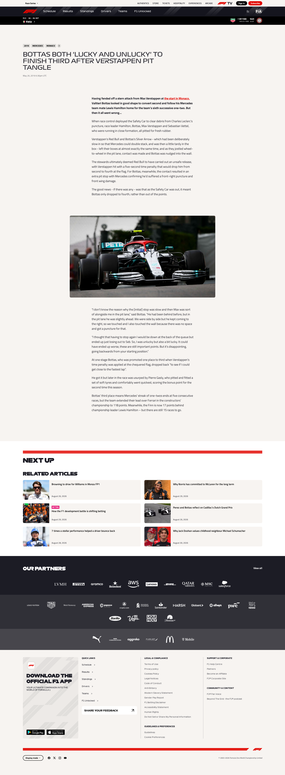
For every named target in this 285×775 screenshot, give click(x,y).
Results (68, 11)
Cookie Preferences (154, 737)
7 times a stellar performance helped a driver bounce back (83, 531)
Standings (87, 11)
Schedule (49, 11)
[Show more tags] (59, 46)
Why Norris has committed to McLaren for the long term (203, 484)
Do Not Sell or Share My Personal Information (167, 717)
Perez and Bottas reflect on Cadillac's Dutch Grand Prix (202, 507)
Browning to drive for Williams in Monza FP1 (76, 484)
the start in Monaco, (177, 98)
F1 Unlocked (142, 11)
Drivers (106, 11)
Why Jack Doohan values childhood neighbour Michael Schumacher (209, 531)
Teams (122, 11)
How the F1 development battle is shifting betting (79, 511)
